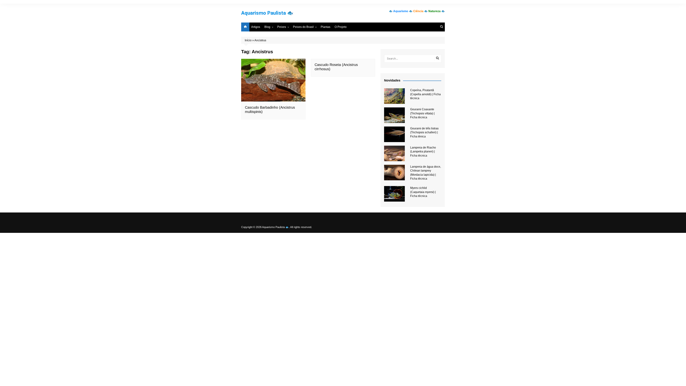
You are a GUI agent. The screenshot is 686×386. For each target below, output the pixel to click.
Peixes (281, 26)
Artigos (255, 26)
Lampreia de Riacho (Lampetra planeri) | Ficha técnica (423, 151)
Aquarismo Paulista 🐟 (267, 13)
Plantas (325, 26)
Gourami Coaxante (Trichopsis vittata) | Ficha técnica (422, 113)
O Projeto (341, 26)
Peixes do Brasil (303, 26)
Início (248, 40)
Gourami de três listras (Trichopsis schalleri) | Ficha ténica (424, 132)
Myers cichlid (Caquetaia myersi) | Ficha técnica (423, 191)
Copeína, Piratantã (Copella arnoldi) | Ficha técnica (425, 94)
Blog (267, 26)
